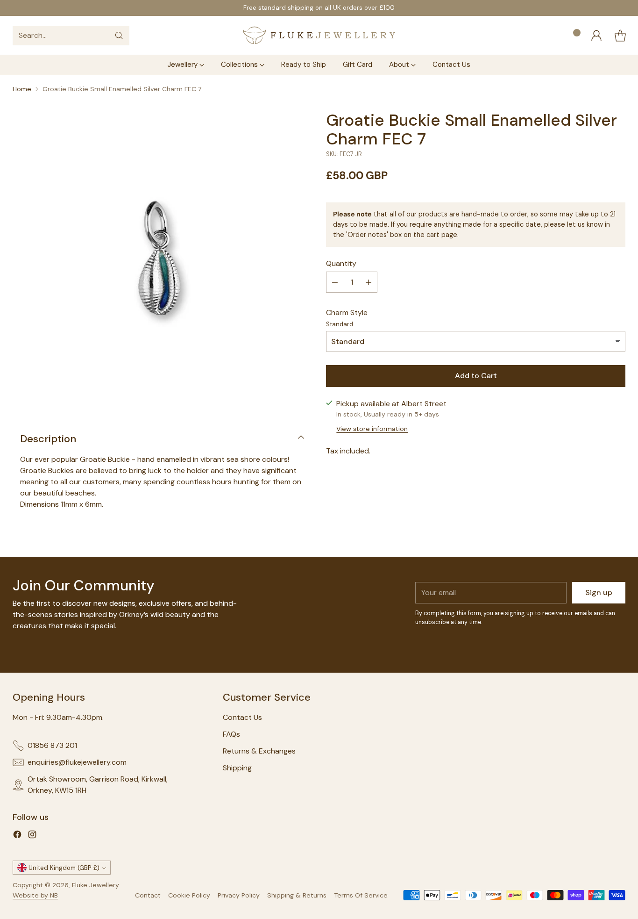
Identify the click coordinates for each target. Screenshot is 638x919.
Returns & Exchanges (259, 751)
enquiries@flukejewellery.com (77, 762)
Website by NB (35, 895)
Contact (148, 895)
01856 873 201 (52, 745)
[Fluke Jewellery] (319, 35)
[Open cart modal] (620, 35)
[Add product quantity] (368, 282)
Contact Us (242, 717)
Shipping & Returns (296, 895)
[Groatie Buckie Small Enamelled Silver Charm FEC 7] (162, 260)
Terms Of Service (361, 895)
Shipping (237, 768)
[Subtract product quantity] (334, 282)
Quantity (341, 263)
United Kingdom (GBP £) (63, 868)
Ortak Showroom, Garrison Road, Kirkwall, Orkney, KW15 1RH (98, 784)
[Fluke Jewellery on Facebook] (17, 836)
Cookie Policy (189, 895)
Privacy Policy (239, 895)
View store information (372, 428)
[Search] (119, 35)
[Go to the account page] (596, 35)
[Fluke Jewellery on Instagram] (32, 836)
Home (22, 89)
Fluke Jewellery (95, 885)
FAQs (231, 734)
